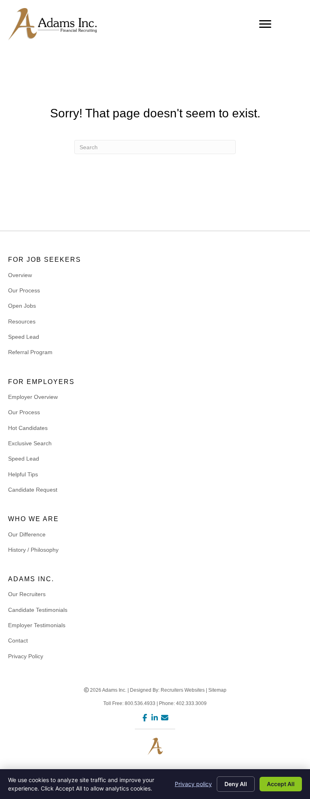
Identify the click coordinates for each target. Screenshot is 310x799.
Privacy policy (193, 783)
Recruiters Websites (183, 690)
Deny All (235, 783)
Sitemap (217, 690)
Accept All (281, 783)
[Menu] (265, 24)
